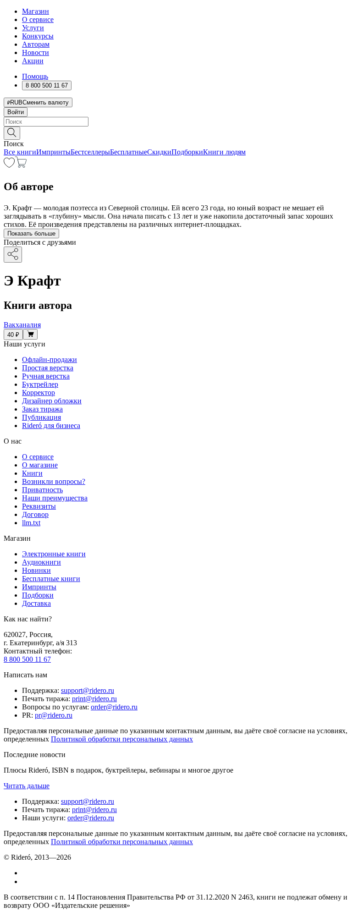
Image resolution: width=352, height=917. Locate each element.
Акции (33, 61)
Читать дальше (27, 786)
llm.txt (31, 523)
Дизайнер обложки (52, 401)
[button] (176, 132)
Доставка (36, 603)
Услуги (33, 28)
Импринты (53, 152)
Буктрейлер (40, 384)
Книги (32, 473)
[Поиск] (12, 133)
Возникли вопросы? (53, 481)
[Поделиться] (13, 255)
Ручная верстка (46, 376)
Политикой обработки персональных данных (122, 739)
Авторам (36, 44)
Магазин (35, 11)
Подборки (187, 152)
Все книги (20, 152)
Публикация (41, 417)
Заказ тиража (42, 409)
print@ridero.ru (94, 699)
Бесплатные (128, 152)
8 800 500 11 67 (27, 659)
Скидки (159, 152)
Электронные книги (54, 554)
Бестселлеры (90, 152)
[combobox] (176, 121)
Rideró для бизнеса (51, 425)
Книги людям (224, 152)
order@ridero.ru (114, 707)
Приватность (42, 490)
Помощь (35, 76)
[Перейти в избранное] (9, 165)
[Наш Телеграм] (26, 881)
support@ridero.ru (87, 690)
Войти (15, 112)
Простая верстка (47, 368)
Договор (35, 514)
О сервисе (38, 19)
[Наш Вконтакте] (27, 873)
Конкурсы (38, 36)
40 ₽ (13, 334)
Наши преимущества (55, 498)
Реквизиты (39, 506)
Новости (35, 52)
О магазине (40, 465)
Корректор (38, 392)
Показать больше (31, 233)
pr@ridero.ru (53, 715)
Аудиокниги (41, 562)
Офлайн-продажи (49, 359)
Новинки (36, 570)
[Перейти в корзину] (21, 165)
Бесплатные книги (51, 578)
